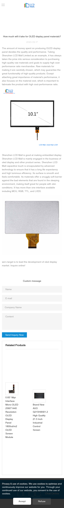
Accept (22, 501)
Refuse (41, 501)
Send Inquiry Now (14, 335)
